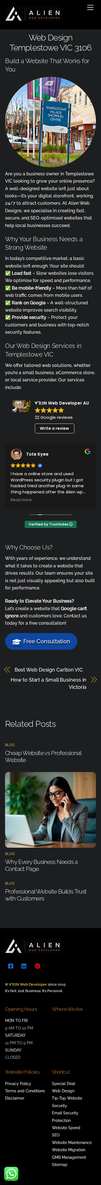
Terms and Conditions (25, 1091)
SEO (55, 1135)
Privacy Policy (18, 1083)
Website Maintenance (72, 1142)
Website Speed (66, 1128)
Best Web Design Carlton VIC (49, 670)
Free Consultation (46, 641)
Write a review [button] (54, 428)
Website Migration (68, 1150)
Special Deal (63, 1083)
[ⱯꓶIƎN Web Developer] (33, 19)
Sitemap (59, 1164)
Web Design (63, 1091)
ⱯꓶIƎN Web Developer (28, 984)
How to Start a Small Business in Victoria (48, 683)
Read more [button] (21, 500)
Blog (10, 745)
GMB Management (69, 1157)
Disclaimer (14, 1098)
